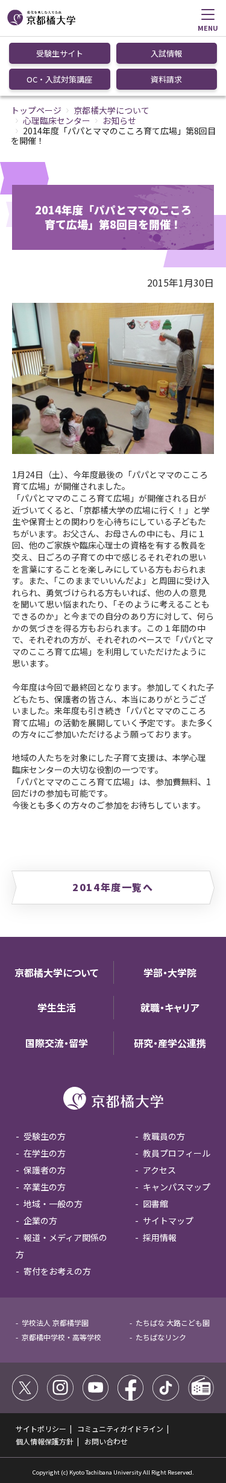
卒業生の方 (45, 1187)
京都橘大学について (111, 110)
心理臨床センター (56, 120)
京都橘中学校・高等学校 (61, 1337)
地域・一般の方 (53, 1204)
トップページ (36, 110)
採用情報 (160, 1237)
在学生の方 (45, 1153)
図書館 (155, 1204)
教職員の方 (164, 1136)
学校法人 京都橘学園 (55, 1322)
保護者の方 (45, 1170)
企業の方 (40, 1220)
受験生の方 (45, 1136)
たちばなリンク (161, 1337)
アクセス (159, 1170)
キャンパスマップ (176, 1187)
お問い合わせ (106, 1441)
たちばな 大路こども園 (173, 1322)
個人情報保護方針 (45, 1441)
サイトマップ (168, 1220)
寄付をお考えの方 (57, 1271)
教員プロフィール (176, 1153)
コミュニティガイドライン (120, 1428)
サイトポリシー (41, 1428)
